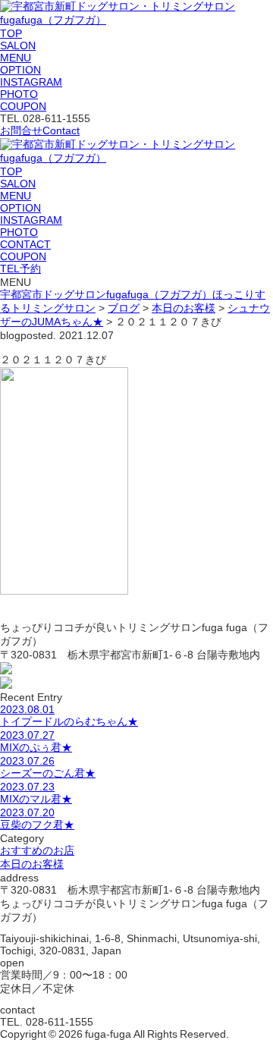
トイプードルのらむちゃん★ (69, 715)
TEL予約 (20, 268)
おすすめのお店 (37, 850)
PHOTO (19, 94)
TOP (11, 33)
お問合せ (40, 130)
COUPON (23, 106)
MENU (15, 58)
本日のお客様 (32, 864)
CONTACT (25, 244)
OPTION (20, 70)
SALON (18, 45)
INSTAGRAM (31, 82)
